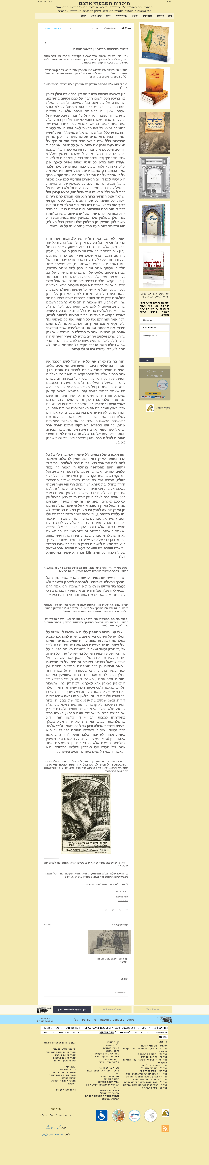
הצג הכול (47, 925)
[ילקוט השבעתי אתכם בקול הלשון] (150, 408)
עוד (96, 28)
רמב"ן (125, 891)
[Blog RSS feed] (165, 1129)
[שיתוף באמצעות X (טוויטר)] (120, 910)
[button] (71, 28)
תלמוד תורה (123, 901)
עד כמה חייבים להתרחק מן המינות (112, 960)
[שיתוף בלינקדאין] (113, 910)
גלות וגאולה (110, 28)
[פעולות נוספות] (45, 43)
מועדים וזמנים (122, 897)
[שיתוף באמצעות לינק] (106, 910)
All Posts (126, 28)
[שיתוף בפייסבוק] (127, 910)
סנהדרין (118, 891)
